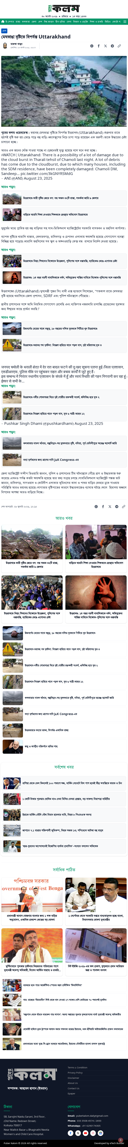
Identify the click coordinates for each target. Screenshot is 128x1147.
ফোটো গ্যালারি (119, 21)
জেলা (34, 21)
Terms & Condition (77, 1067)
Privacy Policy (75, 1072)
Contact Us (73, 1088)
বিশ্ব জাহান (49, 21)
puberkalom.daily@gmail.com (92, 1116)
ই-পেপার (10, 21)
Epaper (71, 1093)
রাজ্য (18, 21)
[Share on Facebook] (99, 46)
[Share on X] (105, 46)
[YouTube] (85, 1133)
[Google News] (100, 1133)
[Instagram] (93, 1133)
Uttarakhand (91, 133)
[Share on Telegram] (112, 46)
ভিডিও (108, 21)
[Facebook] (70, 1133)
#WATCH (8, 155)
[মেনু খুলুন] (125, 22)
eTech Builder (117, 1143)
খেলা (69, 21)
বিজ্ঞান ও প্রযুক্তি (80, 21)
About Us (73, 1083)
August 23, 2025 (38, 178)
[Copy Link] (119, 46)
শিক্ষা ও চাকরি (96, 21)
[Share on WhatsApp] (92, 46)
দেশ (40, 21)
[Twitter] (78, 1133)
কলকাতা (26, 21)
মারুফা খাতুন (16, 44)
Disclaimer (73, 1078)
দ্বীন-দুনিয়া (60, 21)
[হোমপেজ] (2, 21)
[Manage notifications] (120, 1140)
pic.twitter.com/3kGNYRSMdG (47, 174)
